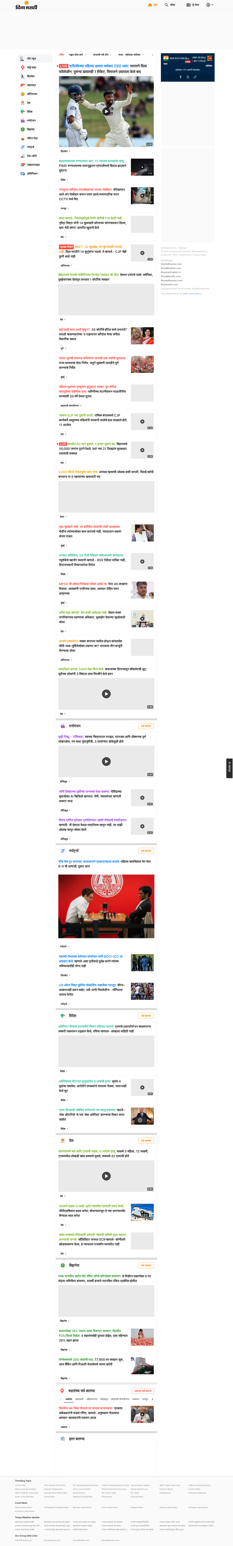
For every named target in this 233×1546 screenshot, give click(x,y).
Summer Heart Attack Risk (55, 1493)
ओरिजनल (65, 265)
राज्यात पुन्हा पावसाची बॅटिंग (140, 1526)
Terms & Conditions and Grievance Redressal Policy (184, 251)
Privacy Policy (200, 255)
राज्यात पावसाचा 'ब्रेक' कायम (170, 1522)
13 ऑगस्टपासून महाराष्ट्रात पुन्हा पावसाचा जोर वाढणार (57, 1529)
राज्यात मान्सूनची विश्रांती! (140, 1522)
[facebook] (135, 151)
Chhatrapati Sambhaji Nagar (56, 1507)
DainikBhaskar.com (171, 264)
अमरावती (79, 1399)
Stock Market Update (140, 1485)
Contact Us (166, 255)
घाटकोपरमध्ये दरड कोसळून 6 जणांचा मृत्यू (202, 1526)
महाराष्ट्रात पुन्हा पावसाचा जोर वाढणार (172, 1526)
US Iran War (20, 1485)
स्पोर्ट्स (63, 946)
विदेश (63, 179)
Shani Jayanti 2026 (81, 1489)
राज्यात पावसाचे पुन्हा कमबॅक (24, 1529)
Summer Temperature (53, 1489)
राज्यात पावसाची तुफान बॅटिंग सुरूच (172, 1529)
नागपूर (63, 208)
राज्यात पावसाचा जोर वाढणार (111, 1526)
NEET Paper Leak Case (170, 1485)
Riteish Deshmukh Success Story (115, 1489)
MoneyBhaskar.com (171, 280)
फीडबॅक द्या (229, 767)
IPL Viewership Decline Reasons (86, 1485)
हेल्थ (62, 516)
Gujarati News (137, 1496)
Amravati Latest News (25, 1511)
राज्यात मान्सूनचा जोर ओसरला (112, 1522)
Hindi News (107, 1496)
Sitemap (182, 248)
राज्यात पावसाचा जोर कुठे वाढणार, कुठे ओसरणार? (57, 1526)
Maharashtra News (23, 1507)
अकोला (68, 1399)
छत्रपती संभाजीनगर (70, 405)
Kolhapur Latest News (198, 1507)
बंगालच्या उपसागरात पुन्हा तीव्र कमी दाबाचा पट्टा (28, 1526)
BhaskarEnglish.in (171, 272)
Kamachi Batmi (166, 1489)
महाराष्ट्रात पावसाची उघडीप (24, 1522)
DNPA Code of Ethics (192, 293)
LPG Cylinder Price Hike (54, 1485)
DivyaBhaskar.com (171, 268)
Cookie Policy (185, 255)
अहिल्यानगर (92, 1399)
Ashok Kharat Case (139, 1489)
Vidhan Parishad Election (199, 1485)
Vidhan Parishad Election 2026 (115, 1485)
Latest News (49, 1496)
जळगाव (135, 1399)
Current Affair (194, 1489)
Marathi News (79, 1493)
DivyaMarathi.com (171, 276)
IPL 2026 (135, 1493)
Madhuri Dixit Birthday (83, 1496)
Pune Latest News (110, 1507)
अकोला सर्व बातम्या (143, 1390)
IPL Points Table (109, 1493)
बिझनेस (63, 1320)
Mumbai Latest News (82, 1507)
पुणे (62, 348)
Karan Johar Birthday (24, 1496)
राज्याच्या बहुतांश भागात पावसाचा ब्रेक (201, 1522)
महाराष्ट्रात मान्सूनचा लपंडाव (82, 1526)
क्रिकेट (64, 151)
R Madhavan (165, 1493)
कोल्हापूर (104, 1399)
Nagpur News (137, 1507)
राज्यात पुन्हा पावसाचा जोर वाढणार (84, 1522)
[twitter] (143, 151)
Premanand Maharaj (197, 1493)
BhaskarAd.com (169, 284)
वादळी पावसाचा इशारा (80, 1529)
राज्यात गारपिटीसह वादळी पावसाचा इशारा (115, 1529)
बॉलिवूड (63, 781)
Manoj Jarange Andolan (25, 1489)
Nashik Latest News (168, 1507)
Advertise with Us (168, 248)
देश (62, 237)
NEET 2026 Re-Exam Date (26, 1493)
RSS (175, 255)
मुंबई (62, 377)
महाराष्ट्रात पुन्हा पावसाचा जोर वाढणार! (57, 1522)
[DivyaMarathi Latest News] (26, 8)
